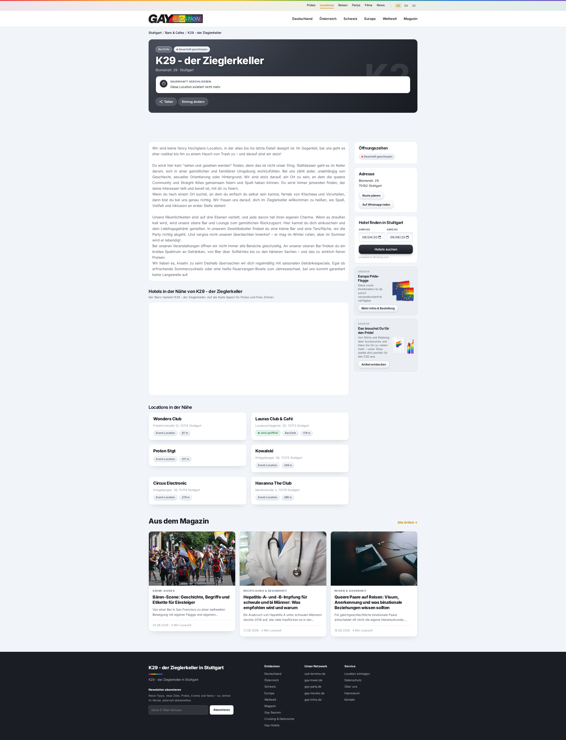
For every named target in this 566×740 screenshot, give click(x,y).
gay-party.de (312, 686)
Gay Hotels (271, 725)
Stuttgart (155, 32)
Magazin (410, 19)
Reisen (343, 5)
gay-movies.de (314, 693)
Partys (356, 5)
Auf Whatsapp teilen (376, 204)
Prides (311, 5)
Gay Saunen (272, 712)
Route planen (371, 195)
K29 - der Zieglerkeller (204, 32)
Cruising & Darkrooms (279, 719)
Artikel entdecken (373, 364)
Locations (327, 5)
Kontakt (349, 699)
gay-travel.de (313, 680)
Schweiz (350, 19)
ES (414, 5)
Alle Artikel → (407, 522)
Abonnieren (221, 709)
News (381, 5)
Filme (368, 5)
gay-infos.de (313, 699)
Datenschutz (352, 680)
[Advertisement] (543, 370)
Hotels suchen (386, 249)
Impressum (351, 693)
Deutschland (302, 19)
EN (406, 5)
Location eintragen (357, 673)
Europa (370, 19)
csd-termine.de (314, 673)
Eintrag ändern (193, 101)
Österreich (328, 19)
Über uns (350, 686)
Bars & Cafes (174, 32)
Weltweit (390, 19)
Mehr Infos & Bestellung (378, 308)
